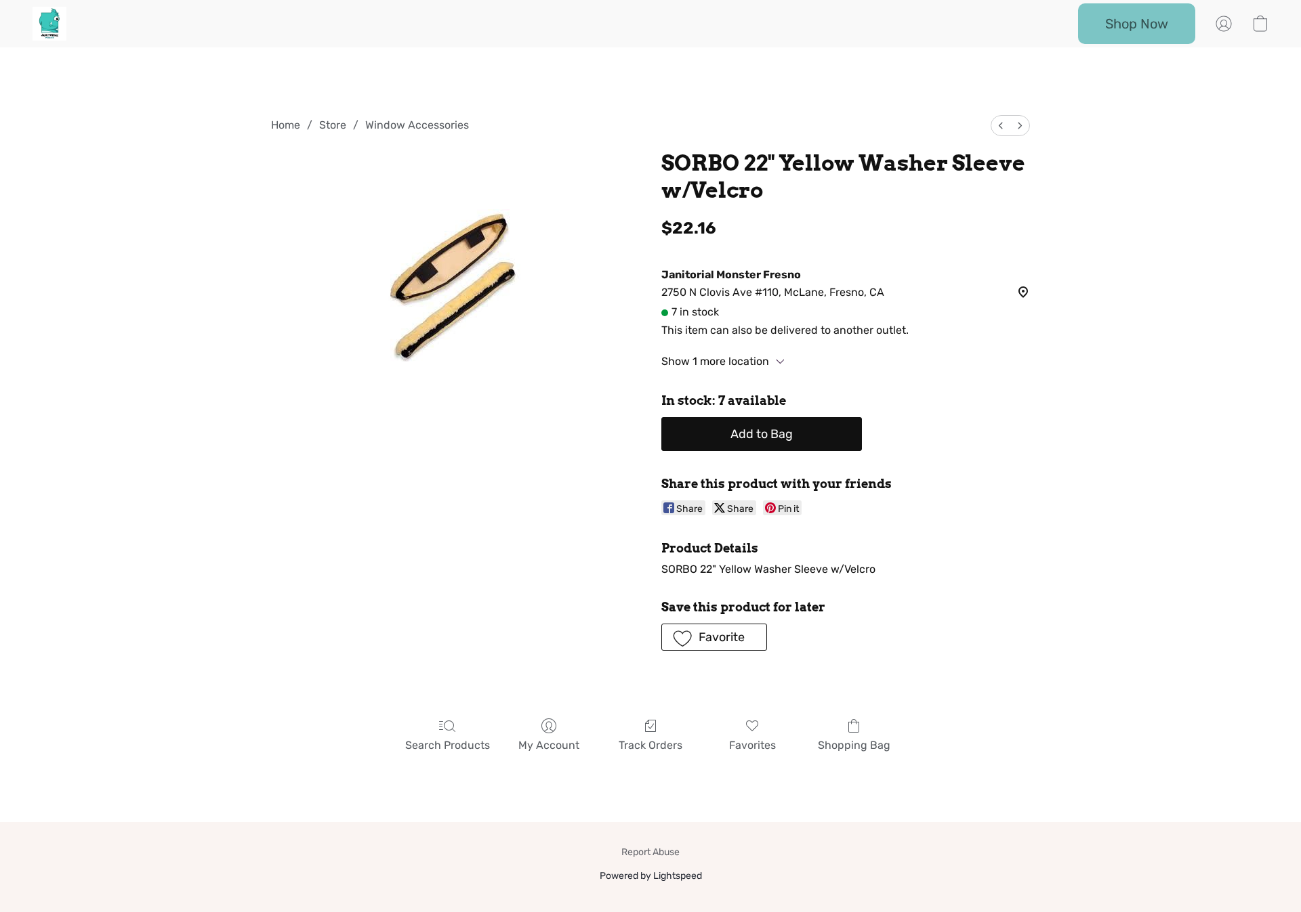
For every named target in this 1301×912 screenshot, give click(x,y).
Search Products (447, 745)
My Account (548, 745)
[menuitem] (1000, 125)
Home (285, 124)
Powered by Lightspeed (651, 876)
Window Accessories (417, 124)
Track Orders (650, 745)
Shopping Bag (854, 745)
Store (332, 124)
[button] (49, 24)
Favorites (752, 745)
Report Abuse (650, 852)
